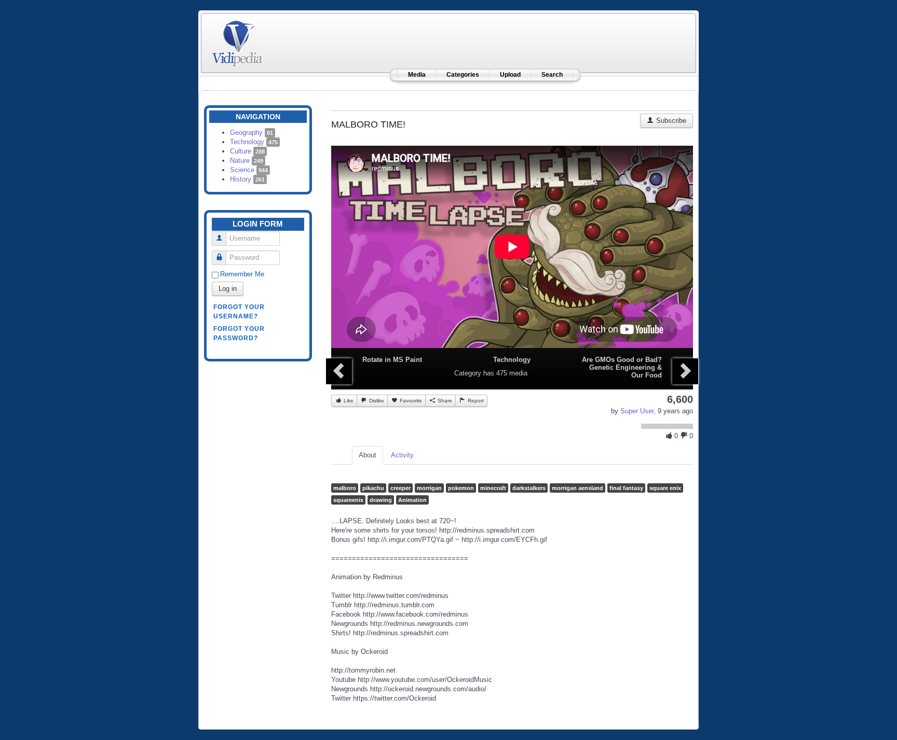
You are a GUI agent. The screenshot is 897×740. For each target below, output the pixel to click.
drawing (381, 500)
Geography (251, 132)
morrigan (429, 488)
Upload (510, 74)
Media (417, 74)
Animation (412, 500)
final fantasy (626, 488)
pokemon (461, 488)
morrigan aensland (577, 488)
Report (475, 400)
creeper (400, 488)
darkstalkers (529, 488)
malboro (344, 488)
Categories (462, 74)
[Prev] (339, 371)
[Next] (685, 371)
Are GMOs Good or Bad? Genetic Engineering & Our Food (622, 367)
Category (467, 373)
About (367, 455)
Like (348, 400)
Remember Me (242, 274)
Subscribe (670, 120)
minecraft (493, 488)
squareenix (348, 500)
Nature (246, 160)
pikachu (373, 488)
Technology (254, 142)
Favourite (410, 400)
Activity (402, 455)
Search (552, 74)
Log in (228, 288)
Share (444, 400)
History (247, 179)
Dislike (376, 400)
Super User (637, 411)
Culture (247, 151)
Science (249, 170)
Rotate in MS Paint (392, 360)
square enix (665, 488)
